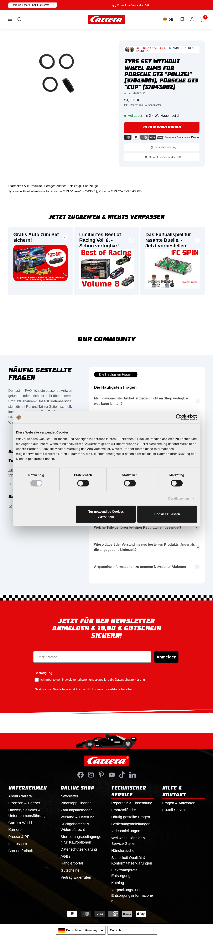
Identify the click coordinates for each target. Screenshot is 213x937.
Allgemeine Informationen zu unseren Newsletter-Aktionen (140, 567)
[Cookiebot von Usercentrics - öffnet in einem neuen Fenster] (179, 417)
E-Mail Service (174, 810)
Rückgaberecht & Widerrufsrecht (75, 827)
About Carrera (20, 796)
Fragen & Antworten (178, 803)
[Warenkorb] (202, 19)
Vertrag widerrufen (76, 877)
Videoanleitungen (125, 831)
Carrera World (20, 823)
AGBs (65, 856)
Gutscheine (70, 870)
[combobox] (80, 930)
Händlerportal (72, 863)
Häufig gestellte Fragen (130, 817)
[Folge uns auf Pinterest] (101, 774)
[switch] (83, 483)
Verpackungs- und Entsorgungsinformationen (132, 895)
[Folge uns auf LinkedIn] (132, 774)
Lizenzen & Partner (24, 803)
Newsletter (69, 796)
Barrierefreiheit (20, 851)
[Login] (192, 19)
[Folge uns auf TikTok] (122, 774)
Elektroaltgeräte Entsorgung (124, 873)
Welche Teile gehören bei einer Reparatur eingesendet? (137, 527)
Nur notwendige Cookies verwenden (106, 514)
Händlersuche (122, 851)
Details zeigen (178, 498)
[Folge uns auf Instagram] (91, 774)
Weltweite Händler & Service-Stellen (128, 841)
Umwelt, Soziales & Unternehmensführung (27, 813)
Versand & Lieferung (77, 817)
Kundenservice (59, 401)
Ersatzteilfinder (123, 810)
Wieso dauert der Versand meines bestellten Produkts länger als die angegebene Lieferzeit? (144, 547)
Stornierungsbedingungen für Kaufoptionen (81, 839)
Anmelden (166, 657)
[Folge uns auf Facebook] (80, 774)
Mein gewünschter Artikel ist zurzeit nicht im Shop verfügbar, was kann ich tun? (141, 401)
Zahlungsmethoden (77, 810)
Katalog (117, 883)
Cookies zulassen (167, 514)
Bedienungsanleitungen (130, 824)
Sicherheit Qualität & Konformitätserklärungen (131, 860)
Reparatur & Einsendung (131, 803)
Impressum (17, 844)
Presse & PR (19, 837)
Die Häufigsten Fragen (116, 374)
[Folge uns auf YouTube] (111, 774)
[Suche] (19, 19)
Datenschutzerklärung (79, 849)
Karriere (15, 830)
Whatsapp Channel (76, 803)
